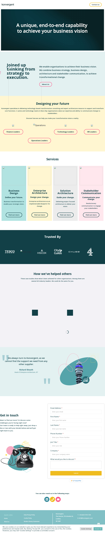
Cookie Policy (28, 518)
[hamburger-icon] (83, 4)
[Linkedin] (46, 499)
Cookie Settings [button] (86, 529)
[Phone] (52, 499)
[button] (95, 5)
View (52, 333)
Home (6, 518)
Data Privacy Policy (29, 515)
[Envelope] (58, 499)
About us (6, 522)
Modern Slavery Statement (31, 521)
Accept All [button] (98, 529)
